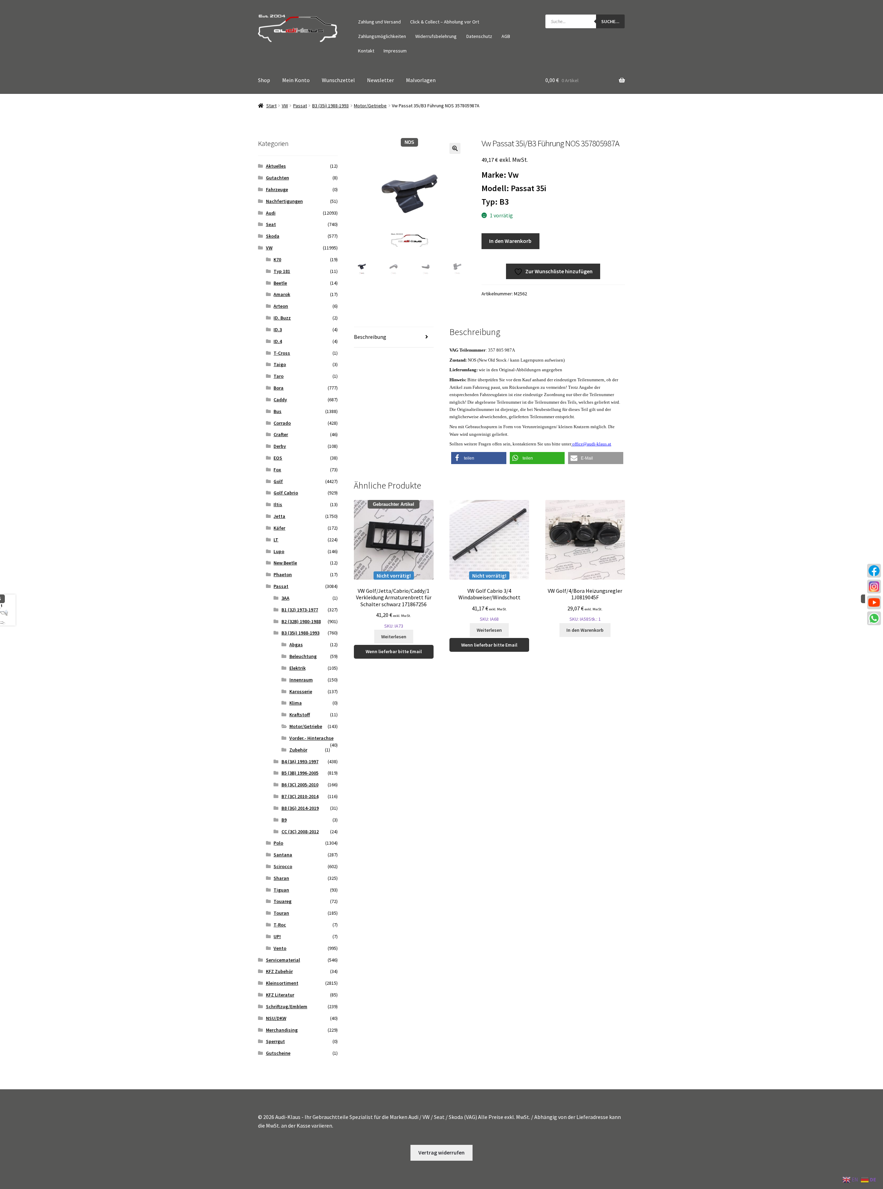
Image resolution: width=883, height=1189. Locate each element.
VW (285, 105)
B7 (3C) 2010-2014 (299, 796)
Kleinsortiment (282, 983)
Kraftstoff (299, 714)
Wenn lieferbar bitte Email (394, 651)
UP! (277, 936)
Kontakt (366, 51)
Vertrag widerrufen (441, 1152)
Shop (264, 80)
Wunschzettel (338, 80)
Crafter (281, 434)
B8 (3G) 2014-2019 (300, 808)
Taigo (280, 364)
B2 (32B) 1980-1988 (301, 621)
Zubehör (298, 750)
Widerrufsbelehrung (436, 36)
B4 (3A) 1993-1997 (299, 761)
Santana (283, 855)
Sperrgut (275, 1041)
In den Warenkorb (510, 240)
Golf (278, 481)
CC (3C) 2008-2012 (300, 831)
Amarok (282, 294)
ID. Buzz (282, 318)
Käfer (279, 528)
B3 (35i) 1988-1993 (330, 105)
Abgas (296, 644)
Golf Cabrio (286, 493)
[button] (454, 148)
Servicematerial (283, 960)
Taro (279, 376)
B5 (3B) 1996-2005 (299, 773)
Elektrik (297, 668)
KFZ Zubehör (279, 971)
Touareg (282, 901)
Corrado (282, 423)
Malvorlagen (421, 80)
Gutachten (277, 178)
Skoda (272, 236)
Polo (278, 843)
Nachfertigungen (284, 201)
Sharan (281, 878)
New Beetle (285, 563)
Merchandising (282, 1030)
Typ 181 (282, 271)
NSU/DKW (276, 1018)
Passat (300, 105)
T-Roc (280, 925)
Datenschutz (479, 36)
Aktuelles (276, 166)
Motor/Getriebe (370, 105)
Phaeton (283, 574)
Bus (277, 411)
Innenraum (301, 680)
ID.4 (278, 341)
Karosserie (300, 691)
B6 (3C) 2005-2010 (299, 785)
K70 (277, 259)
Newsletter (380, 80)
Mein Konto (296, 80)
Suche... (610, 21)
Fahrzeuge (277, 189)
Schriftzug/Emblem (286, 1006)
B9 (284, 820)
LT (276, 540)
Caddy (280, 399)
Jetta (279, 516)
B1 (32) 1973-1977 (299, 610)
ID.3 (278, 329)
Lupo (279, 551)
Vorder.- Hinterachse (311, 738)
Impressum (395, 51)
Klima (295, 703)
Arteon (281, 306)
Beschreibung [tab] (370, 336)
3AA (285, 598)
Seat (271, 224)
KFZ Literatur (280, 995)
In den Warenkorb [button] (585, 630)
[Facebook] (874, 571)
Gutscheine (278, 1053)
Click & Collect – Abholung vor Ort (444, 22)
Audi (271, 213)
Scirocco (283, 866)
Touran (281, 913)
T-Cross (282, 353)
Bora (279, 388)
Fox (277, 469)
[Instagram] (874, 586)
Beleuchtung (303, 656)
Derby (280, 446)
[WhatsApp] (874, 618)
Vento (280, 948)
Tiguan (281, 890)
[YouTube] (874, 602)
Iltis (278, 504)
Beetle (280, 283)
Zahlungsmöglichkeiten (382, 36)
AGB (506, 36)
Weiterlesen (393, 636)
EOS (278, 458)
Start (271, 105)
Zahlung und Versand (379, 22)
